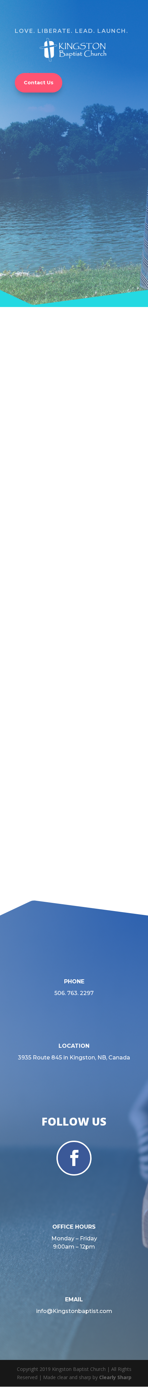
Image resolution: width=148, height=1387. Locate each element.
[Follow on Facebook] (74, 1158)
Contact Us (38, 82)
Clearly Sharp (115, 1377)
